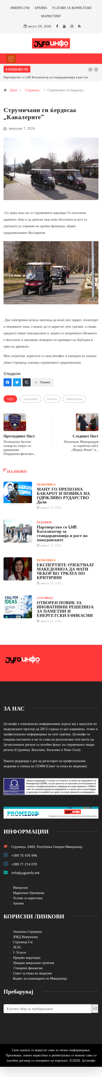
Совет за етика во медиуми (32, 973)
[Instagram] (71, 26)
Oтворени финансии (28, 968)
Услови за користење (28, 898)
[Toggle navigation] (11, 58)
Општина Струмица (27, 931)
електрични (74, 399)
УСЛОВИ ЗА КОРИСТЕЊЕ (72, 7)
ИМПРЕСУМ (19, 7)
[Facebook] (57, 26)
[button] (90, 69)
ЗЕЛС (17, 947)
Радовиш (44, 522)
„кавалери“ (30, 399)
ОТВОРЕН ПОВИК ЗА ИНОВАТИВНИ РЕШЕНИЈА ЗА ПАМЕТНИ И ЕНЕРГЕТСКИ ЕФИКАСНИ (65, 609)
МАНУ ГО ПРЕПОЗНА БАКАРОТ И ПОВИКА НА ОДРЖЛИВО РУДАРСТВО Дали (63, 495)
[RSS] (79, 26)
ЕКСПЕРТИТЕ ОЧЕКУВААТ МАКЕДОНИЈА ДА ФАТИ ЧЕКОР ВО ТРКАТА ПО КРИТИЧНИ (65, 571)
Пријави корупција (26, 957)
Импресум (20, 887)
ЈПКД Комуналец (25, 936)
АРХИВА (40, 7)
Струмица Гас (23, 942)
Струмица (32, 90)
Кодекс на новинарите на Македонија (40, 978)
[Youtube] (64, 26)
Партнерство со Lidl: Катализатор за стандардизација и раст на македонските (62, 533)
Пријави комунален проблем (33, 962)
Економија (46, 484)
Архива (18, 903)
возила (52, 399)
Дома (13, 90)
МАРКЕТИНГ (51, 16)
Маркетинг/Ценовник (28, 892)
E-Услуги (19, 952)
